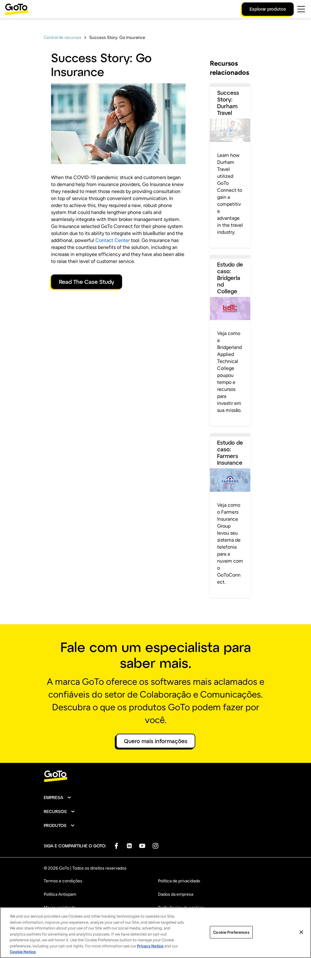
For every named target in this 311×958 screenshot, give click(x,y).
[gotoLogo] (17, 9)
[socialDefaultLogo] (116, 846)
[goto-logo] (155, 776)
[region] (155, 932)
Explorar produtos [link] (268, 9)
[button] (58, 797)
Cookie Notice (23, 951)
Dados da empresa (175, 894)
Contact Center (112, 240)
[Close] (301, 932)
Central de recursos (62, 37)
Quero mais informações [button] (155, 741)
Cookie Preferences (231, 932)
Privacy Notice (150, 946)
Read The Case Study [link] (86, 281)
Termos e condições (63, 881)
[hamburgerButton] (301, 9)
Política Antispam (60, 894)
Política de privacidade (179, 881)
